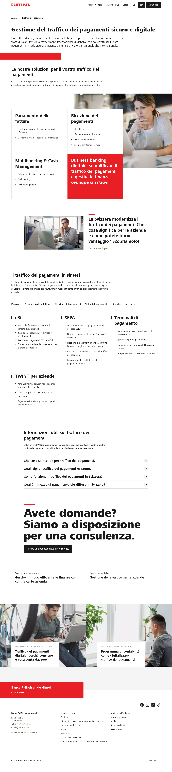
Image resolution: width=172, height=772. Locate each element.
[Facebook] (142, 705)
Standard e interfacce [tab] (124, 304)
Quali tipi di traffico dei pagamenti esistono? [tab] (57, 468)
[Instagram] (147, 705)
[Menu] (141, 5)
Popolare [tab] (16, 304)
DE (150, 760)
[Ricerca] (134, 5)
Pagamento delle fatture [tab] (37, 304)
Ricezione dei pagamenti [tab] (68, 304)
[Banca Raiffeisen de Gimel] (20, 4)
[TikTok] (159, 705)
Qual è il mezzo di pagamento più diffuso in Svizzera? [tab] (64, 484)
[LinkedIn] (153, 705)
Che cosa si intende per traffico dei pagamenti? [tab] (59, 461)
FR (155, 760)
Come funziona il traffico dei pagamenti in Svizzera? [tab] (63, 476)
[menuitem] (96, 5)
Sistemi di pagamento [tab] (96, 304)
